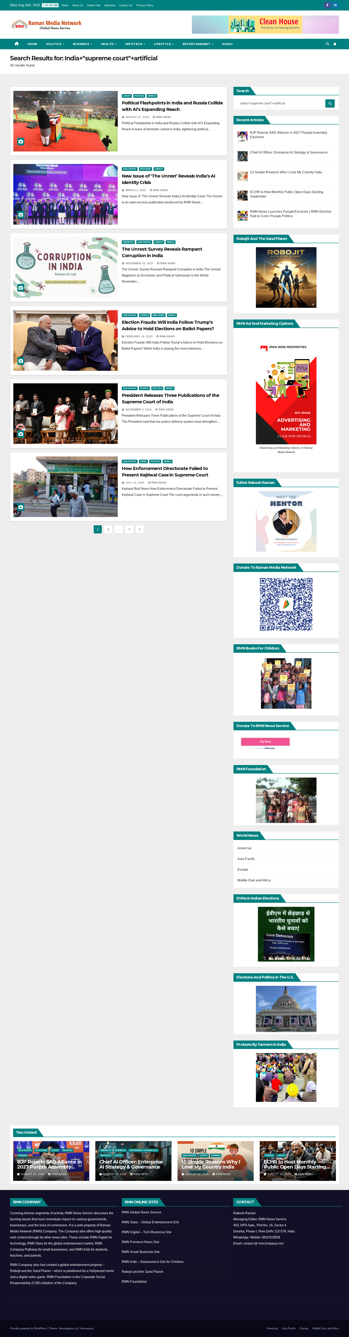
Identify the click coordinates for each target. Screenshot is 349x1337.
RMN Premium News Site (140, 1242)
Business (81, 44)
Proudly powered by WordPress (29, 1328)
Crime (143, 461)
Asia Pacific (129, 169)
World (170, 242)
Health (108, 44)
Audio (227, 44)
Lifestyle (163, 44)
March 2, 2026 (136, 190)
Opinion (144, 315)
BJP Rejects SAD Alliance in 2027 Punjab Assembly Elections (49, 1167)
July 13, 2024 (135, 482)
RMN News (163, 117)
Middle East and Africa (254, 880)
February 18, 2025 (139, 336)
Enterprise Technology (143, 1150)
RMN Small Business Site (141, 1252)
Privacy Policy (144, 5)
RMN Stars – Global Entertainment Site (150, 1222)
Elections (41, 1150)
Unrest (152, 96)
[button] (327, 44)
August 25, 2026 (33, 1174)
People (144, 388)
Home (65, 5)
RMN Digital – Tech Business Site (146, 1232)
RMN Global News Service (141, 1212)
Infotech (134, 44)
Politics (54, 44)
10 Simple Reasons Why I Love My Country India (211, 1164)
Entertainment (197, 44)
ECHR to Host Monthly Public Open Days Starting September (295, 1167)
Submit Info (94, 5)
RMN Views (158, 315)
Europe (243, 869)
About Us (77, 5)
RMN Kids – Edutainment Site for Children (153, 1261)
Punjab (22, 1155)
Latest (127, 96)
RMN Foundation (134, 1281)
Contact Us (125, 5)
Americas (128, 242)
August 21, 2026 (280, 1174)
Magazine (145, 169)
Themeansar (86, 1328)
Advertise (110, 5)
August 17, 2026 (138, 117)
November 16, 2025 (140, 263)
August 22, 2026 (197, 1174)
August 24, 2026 (115, 1174)
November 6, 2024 (139, 409)
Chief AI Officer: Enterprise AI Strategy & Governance (131, 1164)
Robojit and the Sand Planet (142, 1271)
